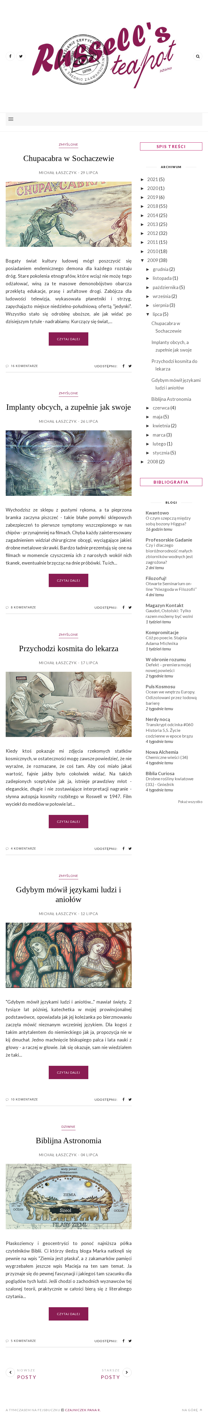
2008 (153, 461)
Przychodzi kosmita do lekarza (68, 648)
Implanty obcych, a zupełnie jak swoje (68, 406)
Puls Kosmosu (160, 686)
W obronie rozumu (166, 659)
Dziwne (68, 1127)
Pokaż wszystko (190, 802)
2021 (153, 179)
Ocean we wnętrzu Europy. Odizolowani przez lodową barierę (171, 697)
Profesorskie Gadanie (169, 540)
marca (159, 435)
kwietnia (162, 425)
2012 (153, 233)
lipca (158, 314)
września (162, 296)
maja (158, 417)
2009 (153, 260)
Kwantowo (157, 513)
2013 (153, 224)
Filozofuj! (156, 578)
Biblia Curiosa (160, 773)
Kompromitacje (162, 632)
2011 (153, 242)
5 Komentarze (23, 1341)
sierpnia (161, 305)
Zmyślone (68, 144)
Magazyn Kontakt (165, 605)
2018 (153, 206)
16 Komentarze (24, 366)
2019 (153, 197)
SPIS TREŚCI (171, 146)
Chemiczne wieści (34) (167, 757)
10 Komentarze (24, 1099)
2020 (153, 188)
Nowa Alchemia (162, 752)
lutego (160, 444)
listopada (163, 278)
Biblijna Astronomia (68, 1140)
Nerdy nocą (158, 719)
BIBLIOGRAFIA (171, 482)
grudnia (161, 269)
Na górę (190, 1410)
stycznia (161, 453)
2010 (153, 251)
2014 (153, 215)
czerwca (161, 408)
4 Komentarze (23, 848)
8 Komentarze (23, 607)
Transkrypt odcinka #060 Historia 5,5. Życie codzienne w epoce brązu (169, 730)
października (166, 287)
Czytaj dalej (68, 339)
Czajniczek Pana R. (82, 1410)
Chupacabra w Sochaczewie (68, 158)
